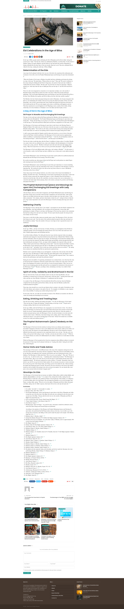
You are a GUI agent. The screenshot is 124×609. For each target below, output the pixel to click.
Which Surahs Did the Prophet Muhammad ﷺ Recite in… (89, 22)
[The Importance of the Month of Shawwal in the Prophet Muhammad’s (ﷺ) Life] (79, 51)
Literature (56, 11)
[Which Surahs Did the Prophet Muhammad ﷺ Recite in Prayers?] (79, 23)
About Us (83, 11)
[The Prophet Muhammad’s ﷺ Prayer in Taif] (79, 56)
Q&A (51, 11)
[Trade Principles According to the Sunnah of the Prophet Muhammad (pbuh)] (32, 529)
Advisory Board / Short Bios (57, 595)
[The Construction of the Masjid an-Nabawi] (79, 29)
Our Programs (43, 11)
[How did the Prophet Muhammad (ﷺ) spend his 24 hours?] (79, 45)
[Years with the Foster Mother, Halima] (79, 592)
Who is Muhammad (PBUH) (30, 11)
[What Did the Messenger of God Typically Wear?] (79, 34)
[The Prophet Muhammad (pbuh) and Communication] (32, 512)
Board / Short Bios (55, 593)
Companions (64, 11)
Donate (89, 11)
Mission (53, 588)
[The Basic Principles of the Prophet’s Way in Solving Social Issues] (49, 529)
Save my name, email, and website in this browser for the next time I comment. (43, 570)
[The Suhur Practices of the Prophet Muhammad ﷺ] (79, 40)
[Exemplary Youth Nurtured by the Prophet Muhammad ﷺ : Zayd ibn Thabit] (49, 512)
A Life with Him (27, 47)
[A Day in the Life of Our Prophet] (65, 512)
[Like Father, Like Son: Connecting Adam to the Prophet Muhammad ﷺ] (79, 62)
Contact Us (54, 598)
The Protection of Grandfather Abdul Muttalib (40, 0)
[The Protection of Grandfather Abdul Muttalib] (79, 587)
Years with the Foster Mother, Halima (90, 590)
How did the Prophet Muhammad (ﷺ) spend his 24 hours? (91, 44)
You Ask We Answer (74, 11)
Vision (53, 590)
